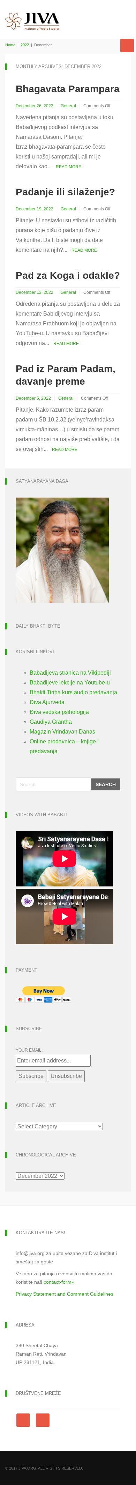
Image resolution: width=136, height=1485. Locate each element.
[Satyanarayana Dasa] (62, 550)
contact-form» (59, 1282)
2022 (25, 45)
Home (10, 45)
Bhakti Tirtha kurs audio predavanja (73, 692)
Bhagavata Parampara (68, 88)
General (68, 105)
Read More (68, 166)
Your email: (29, 1050)
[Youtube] (42, 1420)
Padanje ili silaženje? (65, 192)
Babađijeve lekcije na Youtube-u (70, 683)
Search (106, 784)
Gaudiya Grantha (51, 722)
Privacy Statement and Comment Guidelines (64, 1294)
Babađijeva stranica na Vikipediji (70, 673)
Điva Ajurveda (47, 702)
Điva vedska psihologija (59, 712)
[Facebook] (24, 1420)
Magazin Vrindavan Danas (62, 732)
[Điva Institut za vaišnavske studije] (32, 15)
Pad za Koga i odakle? (68, 275)
